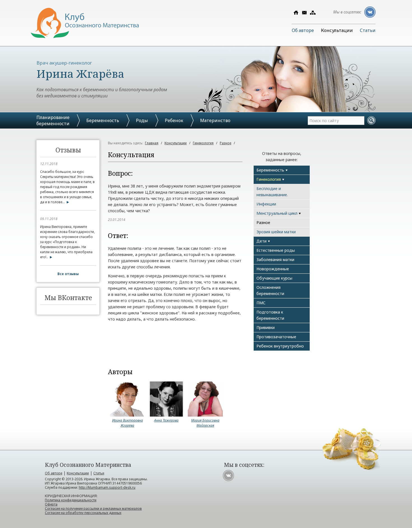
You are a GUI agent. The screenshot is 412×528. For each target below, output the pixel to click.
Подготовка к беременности (270, 315)
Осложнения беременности (270, 290)
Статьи (368, 30)
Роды (142, 120)
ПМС (260, 302)
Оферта (51, 504)
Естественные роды (275, 250)
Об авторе (303, 30)
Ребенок (174, 120)
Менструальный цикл (276, 213)
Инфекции (266, 204)
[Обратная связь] (304, 12)
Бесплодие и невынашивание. (272, 191)
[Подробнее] (67, 202)
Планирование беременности (53, 120)
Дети (261, 241)
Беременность (102, 120)
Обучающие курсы (274, 278)
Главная (151, 143)
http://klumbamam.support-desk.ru (107, 487)
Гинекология (203, 143)
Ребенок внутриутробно (280, 346)
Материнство (215, 120)
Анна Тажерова (166, 420)
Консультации (337, 30)
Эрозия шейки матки (276, 231)
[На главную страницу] (85, 36)
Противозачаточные (276, 336)
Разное (225, 143)
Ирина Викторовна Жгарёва (127, 423)
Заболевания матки (275, 259)
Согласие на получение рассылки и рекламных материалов (93, 508)
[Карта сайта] (313, 12)
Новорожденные (272, 268)
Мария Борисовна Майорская (205, 423)
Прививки (265, 327)
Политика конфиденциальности (70, 500)
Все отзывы (68, 273)
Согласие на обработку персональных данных (83, 512)
